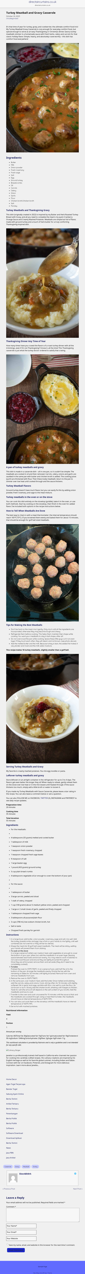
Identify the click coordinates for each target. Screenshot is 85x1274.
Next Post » (77, 1189)
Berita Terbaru (12, 1108)
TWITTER (44, 798)
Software (10, 1128)
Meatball (26, 1166)
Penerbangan (12, 1113)
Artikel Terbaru (12, 1104)
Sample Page (42, 1266)
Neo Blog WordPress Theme (42, 1273)
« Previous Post (9, 1189)
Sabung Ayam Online (15, 1094)
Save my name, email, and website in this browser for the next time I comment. (42, 1245)
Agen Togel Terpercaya (15, 1084)
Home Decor (11, 1079)
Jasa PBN (10, 1153)
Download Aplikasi (14, 1138)
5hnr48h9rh (25, 1173)
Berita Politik (11, 1118)
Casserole (8, 1166)
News (8, 1148)
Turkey (35, 1166)
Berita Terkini (11, 1099)
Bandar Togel (11, 1089)
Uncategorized (12, 18)
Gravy (17, 1166)
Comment (11, 1206)
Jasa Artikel (10, 1157)
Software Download (14, 1133)
